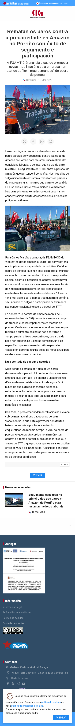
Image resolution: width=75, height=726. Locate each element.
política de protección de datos (27, 705)
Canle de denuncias (13, 623)
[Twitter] (13, 683)
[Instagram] (18, 683)
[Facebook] (8, 683)
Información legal (12, 607)
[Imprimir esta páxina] (50, 141)
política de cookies (51, 702)
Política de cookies (13, 618)
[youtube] (23, 683)
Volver (37, 475)
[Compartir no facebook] (33, 141)
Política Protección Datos (17, 612)
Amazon (64, 464)
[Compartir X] (24, 141)
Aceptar (61, 717)
